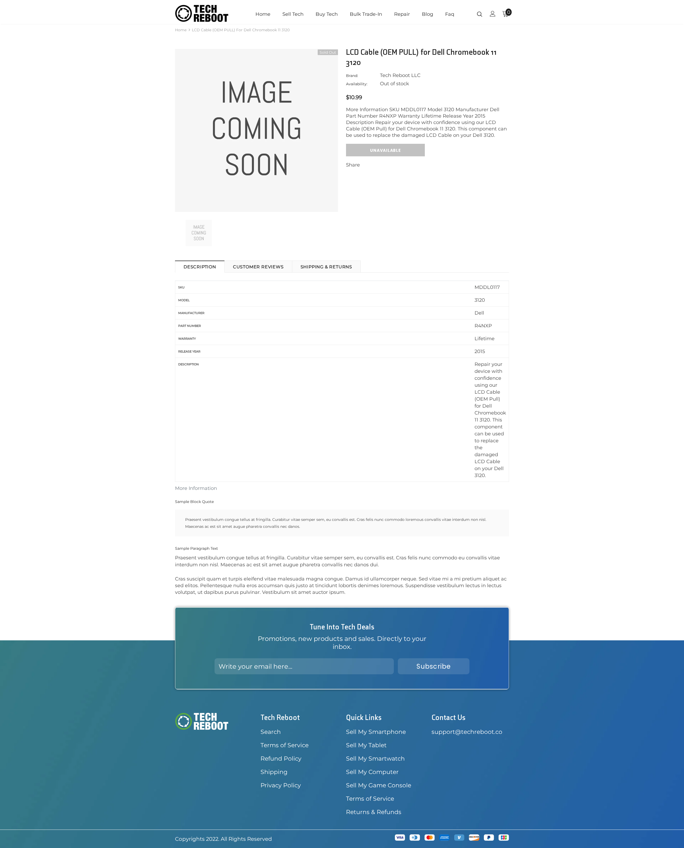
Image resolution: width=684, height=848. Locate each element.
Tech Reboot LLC (400, 75)
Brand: (352, 75)
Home (180, 30)
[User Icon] (493, 13)
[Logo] (206, 13)
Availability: (356, 84)
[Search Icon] (479, 14)
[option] (256, 130)
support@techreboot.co (467, 731)
